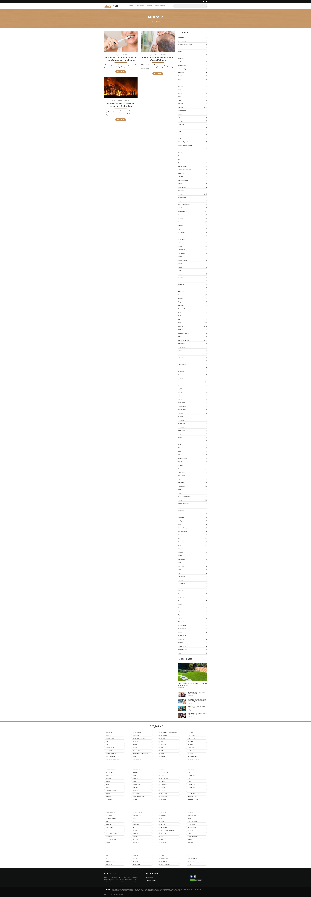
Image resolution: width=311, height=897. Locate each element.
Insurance (180, 357)
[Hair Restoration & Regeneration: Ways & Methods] (158, 52)
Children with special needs (185, 145)
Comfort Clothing (182, 166)
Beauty (179, 79)
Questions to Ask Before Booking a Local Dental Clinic (197, 693)
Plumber (180, 500)
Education (180, 218)
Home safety (181, 343)
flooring (180, 267)
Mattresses (181, 420)
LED (179, 385)
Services (180, 545)
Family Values (181, 239)
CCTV (179, 138)
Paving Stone (181, 472)
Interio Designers (182, 361)
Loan (179, 396)
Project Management (183, 503)
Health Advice (181, 326)
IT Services (181, 371)
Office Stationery (182, 458)
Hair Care (180, 316)
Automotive (181, 72)
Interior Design (182, 364)
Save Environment (182, 531)
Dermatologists (182, 197)
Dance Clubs (181, 190)
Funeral (180, 274)
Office (179, 455)
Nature (179, 448)
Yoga (179, 653)
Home (131, 6)
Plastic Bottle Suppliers (184, 496)
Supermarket (181, 583)
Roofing (180, 521)
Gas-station (181, 291)
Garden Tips (181, 284)
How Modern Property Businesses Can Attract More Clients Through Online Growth (197, 700)
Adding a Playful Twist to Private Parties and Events (196, 707)
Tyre (179, 611)
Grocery (180, 312)
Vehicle (180, 618)
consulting (180, 176)
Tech (179, 594)
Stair (179, 573)
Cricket (180, 183)
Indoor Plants (181, 347)
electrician (180, 222)
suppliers (180, 587)
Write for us (160, 6)
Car (179, 117)
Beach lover (181, 76)
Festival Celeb (181, 253)
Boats (179, 96)
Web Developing (182, 625)
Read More (120, 71)
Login (149, 6)
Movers (180, 437)
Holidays (180, 336)
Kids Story (180, 378)
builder (179, 100)
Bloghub (180, 93)
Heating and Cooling (183, 333)
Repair (179, 514)
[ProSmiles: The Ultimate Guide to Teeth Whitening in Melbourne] (121, 52)
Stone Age (180, 580)
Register (140, 6)
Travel (179, 608)
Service (180, 542)
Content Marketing (183, 180)
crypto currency (182, 187)
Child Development (183, 142)
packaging (180, 465)
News (179, 451)
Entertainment (181, 232)
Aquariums (181, 55)
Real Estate (181, 510)
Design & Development (184, 204)
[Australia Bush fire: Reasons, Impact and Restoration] (121, 98)
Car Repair (181, 121)
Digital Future (181, 208)
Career (179, 131)
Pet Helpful (181, 482)
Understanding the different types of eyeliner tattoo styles (197, 714)
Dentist (180, 194)
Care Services (181, 128)
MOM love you (181, 430)
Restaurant (181, 517)
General (180, 295)
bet (179, 83)
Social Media (181, 559)
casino (179, 135)
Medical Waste (182, 427)
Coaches (180, 163)
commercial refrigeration (184, 169)
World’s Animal (182, 646)
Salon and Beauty (182, 528)
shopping (180, 549)
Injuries (180, 354)
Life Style (180, 392)
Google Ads (181, 305)
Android (180, 48)
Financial (180, 256)
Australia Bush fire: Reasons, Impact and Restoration (120, 104)
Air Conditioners (182, 41)
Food (179, 270)
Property (180, 507)
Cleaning (180, 152)
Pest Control (181, 475)
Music (179, 444)
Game (179, 281)
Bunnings (180, 103)
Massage (180, 416)
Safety (179, 524)
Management (181, 402)
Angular (180, 51)
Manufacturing (182, 409)
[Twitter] (206, 2)
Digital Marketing (182, 211)
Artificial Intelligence (183, 69)
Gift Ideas (180, 298)
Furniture (180, 277)
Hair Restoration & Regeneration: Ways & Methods (157, 58)
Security (180, 535)
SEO (179, 538)
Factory (180, 236)
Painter (180, 469)
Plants (179, 493)
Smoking (180, 555)
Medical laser (181, 423)
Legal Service (181, 389)
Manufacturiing (182, 406)
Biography (180, 86)
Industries (180, 350)
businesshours (182, 110)
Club (179, 159)
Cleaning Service (182, 156)
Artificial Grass (182, 65)
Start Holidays (181, 576)
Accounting (181, 37)
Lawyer (180, 382)
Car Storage (181, 124)
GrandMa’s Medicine (183, 309)
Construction (181, 173)
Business (180, 107)
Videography (181, 622)
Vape (179, 615)
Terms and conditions (151, 880)
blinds (179, 89)
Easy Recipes (181, 215)
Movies (180, 441)
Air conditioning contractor (185, 44)
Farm (179, 242)
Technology (181, 597)
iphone (179, 368)
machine (180, 399)
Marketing (180, 413)
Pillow (179, 489)
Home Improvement (183, 340)
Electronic (180, 225)
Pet (179, 479)
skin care (180, 552)
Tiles (179, 601)
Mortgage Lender (182, 434)
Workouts (180, 642)
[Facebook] (203, 2)
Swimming (180, 590)
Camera (180, 114)
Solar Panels (181, 566)
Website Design (182, 628)
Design (179, 201)
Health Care (181, 329)
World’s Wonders (182, 649)
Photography (181, 486)
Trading (180, 604)
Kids (179, 375)
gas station (181, 288)
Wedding (180, 632)
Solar (179, 562)
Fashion (180, 246)
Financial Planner (182, 260)
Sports (179, 569)
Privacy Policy (149, 877)
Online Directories (182, 462)
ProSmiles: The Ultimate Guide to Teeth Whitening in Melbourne (120, 58)
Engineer (180, 229)
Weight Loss (181, 639)
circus (179, 149)
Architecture (181, 62)
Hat (179, 319)
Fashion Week (181, 249)
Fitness (180, 263)
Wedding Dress (182, 635)
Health (179, 322)
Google (180, 302)
